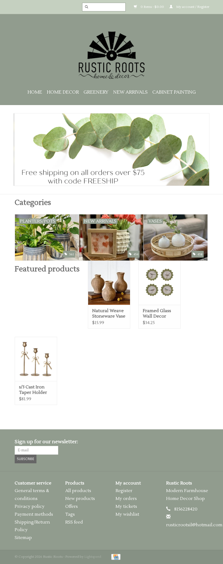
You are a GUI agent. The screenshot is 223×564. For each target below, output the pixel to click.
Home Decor (63, 92)
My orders (126, 498)
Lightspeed (92, 557)
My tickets (126, 506)
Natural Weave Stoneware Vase (108, 313)
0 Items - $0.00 (152, 7)
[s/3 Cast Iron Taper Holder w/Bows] (36, 359)
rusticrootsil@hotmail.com (194, 525)
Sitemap (23, 537)
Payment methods (34, 514)
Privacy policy (30, 506)
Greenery (96, 92)
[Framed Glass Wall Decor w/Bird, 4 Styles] (159, 283)
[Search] (85, 7)
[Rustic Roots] (111, 55)
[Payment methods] (114, 557)
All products (78, 490)
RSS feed (74, 522)
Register (124, 490)
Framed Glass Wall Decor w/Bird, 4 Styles (158, 313)
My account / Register (192, 7)
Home (34, 92)
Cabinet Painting (174, 92)
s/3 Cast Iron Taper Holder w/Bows (33, 389)
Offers (71, 506)
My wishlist (127, 514)
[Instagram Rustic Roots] (204, 442)
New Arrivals (130, 92)
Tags (70, 514)
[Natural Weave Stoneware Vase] (109, 283)
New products (80, 498)
